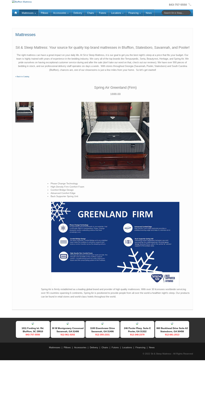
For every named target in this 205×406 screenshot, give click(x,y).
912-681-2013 (172, 334)
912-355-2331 (102, 334)
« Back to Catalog (22, 76)
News (149, 13)
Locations (116, 13)
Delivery (78, 13)
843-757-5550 (33, 334)
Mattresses (28, 13)
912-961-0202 (68, 334)
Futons (102, 13)
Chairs (90, 13)
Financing (133, 13)
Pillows (44, 13)
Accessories (60, 13)
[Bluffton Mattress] (22, 1)
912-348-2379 (137, 334)
